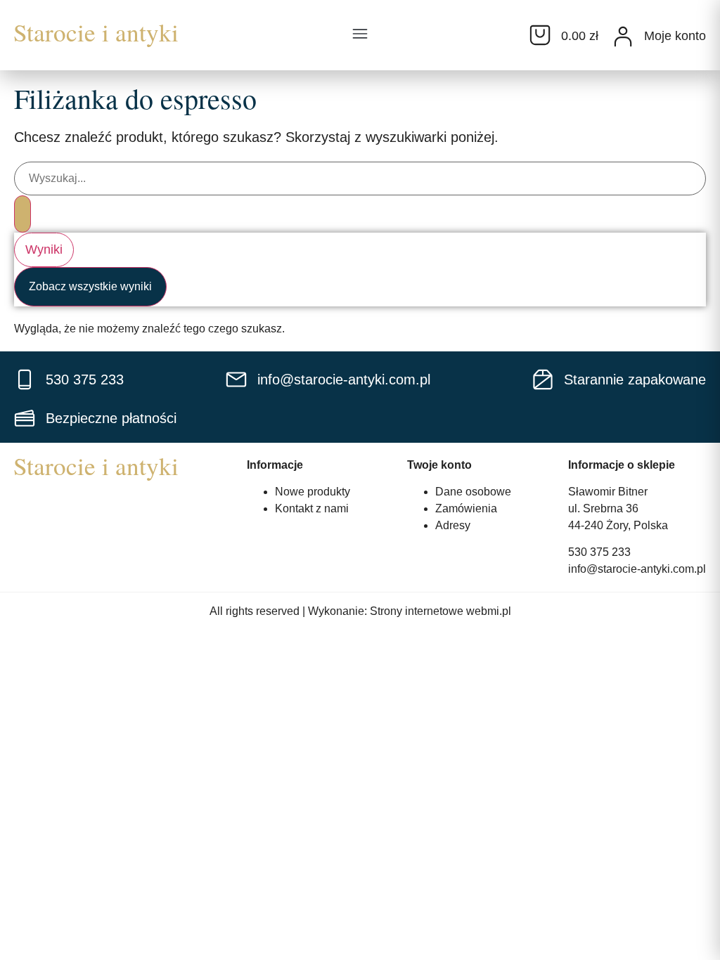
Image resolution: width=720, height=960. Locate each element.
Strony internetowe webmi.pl (440, 611)
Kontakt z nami (312, 508)
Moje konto (675, 36)
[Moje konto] (623, 36)
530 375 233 (599, 552)
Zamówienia (466, 508)
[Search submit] (22, 214)
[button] (360, 35)
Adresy (452, 525)
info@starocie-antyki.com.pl (637, 569)
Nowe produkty (312, 492)
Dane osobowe (473, 492)
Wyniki (44, 249)
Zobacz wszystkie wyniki (90, 286)
